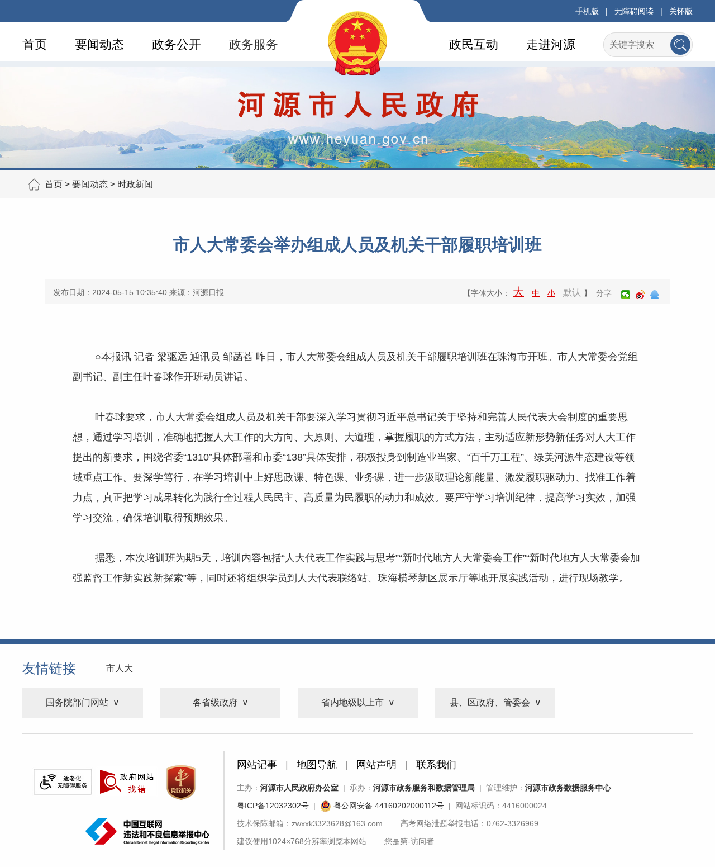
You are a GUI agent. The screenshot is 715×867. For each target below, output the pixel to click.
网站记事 (257, 764)
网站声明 (376, 764)
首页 (34, 44)
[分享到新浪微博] (640, 294)
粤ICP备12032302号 (273, 805)
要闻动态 (99, 44)
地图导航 (317, 764)
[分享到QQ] (654, 294)
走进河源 (550, 44)
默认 (572, 292)
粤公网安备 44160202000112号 (387, 805)
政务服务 (253, 44)
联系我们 (436, 764)
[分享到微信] (625, 294)
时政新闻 (135, 184)
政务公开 (176, 44)
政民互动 (473, 44)
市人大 (119, 668)
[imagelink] (62, 781)
